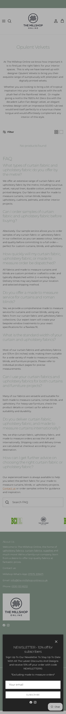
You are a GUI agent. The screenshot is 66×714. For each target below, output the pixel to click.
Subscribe (33, 694)
